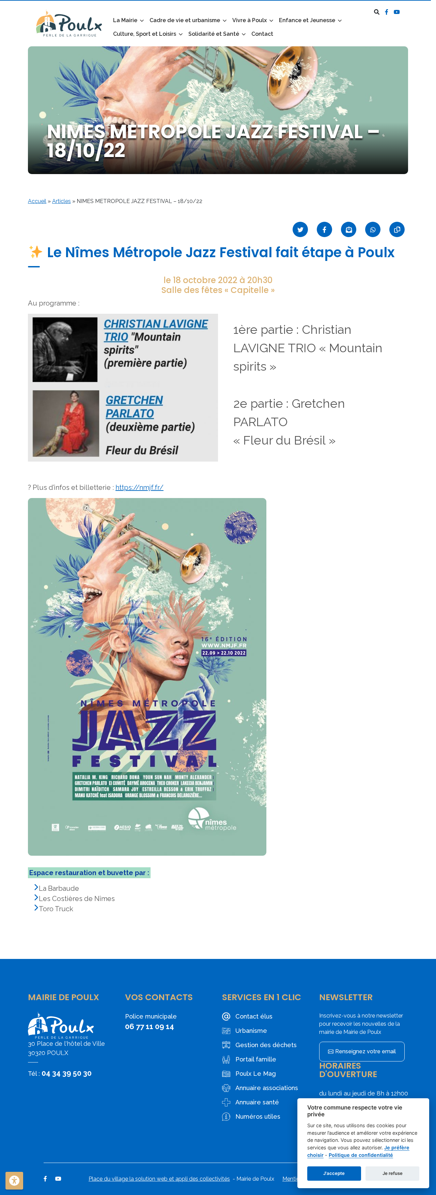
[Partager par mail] (348, 229)
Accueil (37, 201)
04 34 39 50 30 (67, 1073)
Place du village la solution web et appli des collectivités (159, 1179)
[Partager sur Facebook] (324, 229)
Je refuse (393, 1173)
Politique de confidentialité (361, 1155)
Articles (61, 201)
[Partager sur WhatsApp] (372, 229)
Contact (262, 34)
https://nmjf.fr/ (139, 487)
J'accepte (334, 1173)
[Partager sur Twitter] (300, 229)
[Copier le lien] (397, 229)
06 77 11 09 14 (149, 1026)
